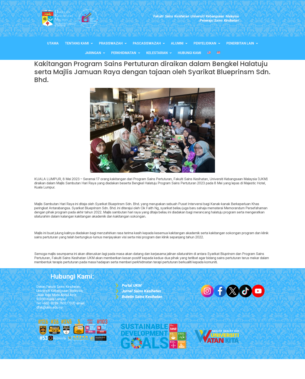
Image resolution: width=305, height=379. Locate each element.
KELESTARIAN (157, 53)
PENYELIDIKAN (205, 43)
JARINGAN (93, 53)
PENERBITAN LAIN (240, 43)
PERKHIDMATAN (123, 53)
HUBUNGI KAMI (189, 53)
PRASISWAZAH (111, 43)
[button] (79, 43)
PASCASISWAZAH (147, 43)
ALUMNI (177, 43)
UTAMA (53, 43)
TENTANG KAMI (77, 43)
